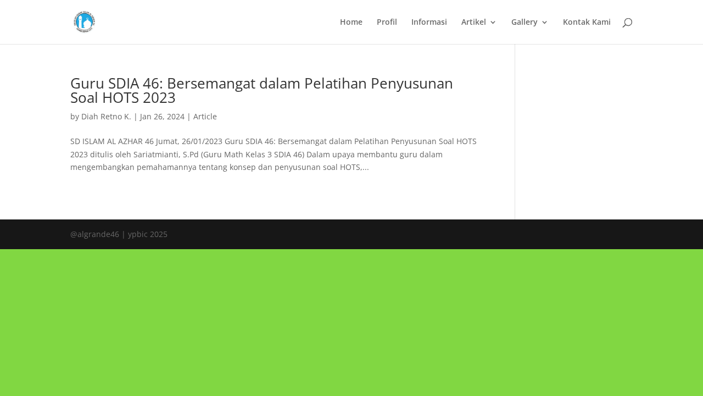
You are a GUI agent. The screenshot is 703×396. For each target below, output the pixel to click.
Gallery (524, 22)
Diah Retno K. (106, 116)
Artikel (473, 22)
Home (351, 22)
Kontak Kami (587, 22)
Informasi (429, 22)
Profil (387, 22)
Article (205, 116)
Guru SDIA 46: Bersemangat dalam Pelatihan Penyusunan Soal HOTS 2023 (261, 90)
